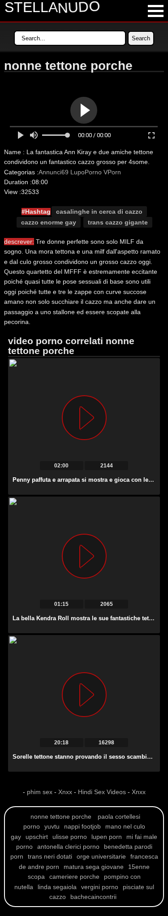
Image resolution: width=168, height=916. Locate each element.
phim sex (40, 791)
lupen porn (106, 836)
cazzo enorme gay (48, 222)
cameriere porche (74, 876)
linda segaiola (57, 886)
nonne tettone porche (60, 816)
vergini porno (99, 886)
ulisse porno (69, 836)
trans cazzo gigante (118, 222)
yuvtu (52, 826)
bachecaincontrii (93, 896)
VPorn (112, 172)
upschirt (37, 836)
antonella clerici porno (68, 846)
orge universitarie (101, 856)
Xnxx (65, 791)
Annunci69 (54, 172)
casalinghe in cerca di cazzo (99, 211)
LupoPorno (86, 172)
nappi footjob (82, 826)
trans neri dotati (50, 856)
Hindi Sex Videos (102, 791)
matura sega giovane (94, 866)
